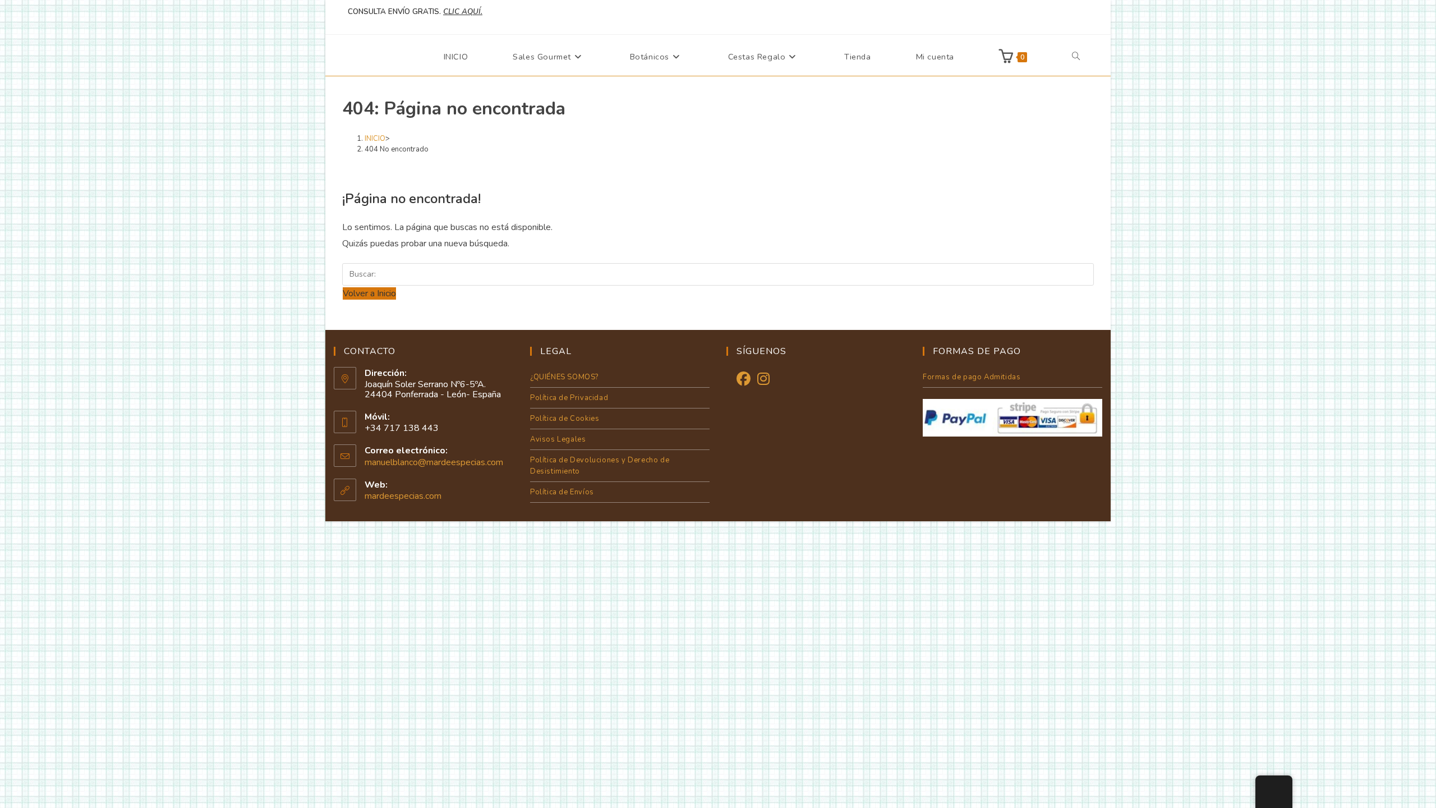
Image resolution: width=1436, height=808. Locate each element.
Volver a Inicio (369, 293)
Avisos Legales (558, 439)
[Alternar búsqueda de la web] (1076, 56)
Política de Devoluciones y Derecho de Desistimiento (599, 465)
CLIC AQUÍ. (462, 12)
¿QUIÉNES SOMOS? (564, 377)
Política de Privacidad (569, 398)
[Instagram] (763, 379)
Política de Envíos (562, 492)
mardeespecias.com (403, 496)
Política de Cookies (564, 419)
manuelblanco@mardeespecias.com (434, 462)
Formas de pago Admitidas (971, 377)
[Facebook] (744, 379)
